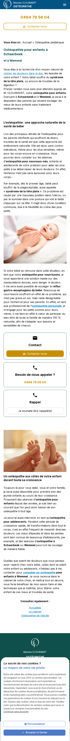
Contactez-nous (35, 26)
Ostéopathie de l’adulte (35, 615)
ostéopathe (48, 572)
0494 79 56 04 (35, 17)
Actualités (35, 607)
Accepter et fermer (36, 732)
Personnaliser (36, 724)
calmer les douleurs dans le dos (23, 73)
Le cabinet (35, 611)
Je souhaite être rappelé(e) (35, 410)
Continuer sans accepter (16, 711)
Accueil (27, 42)
